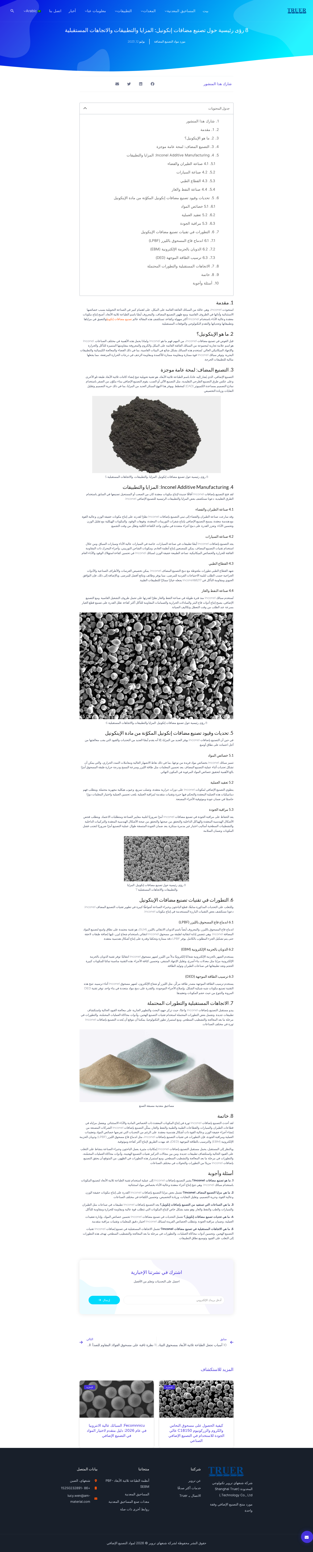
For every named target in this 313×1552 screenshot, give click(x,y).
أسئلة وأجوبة (202, 283)
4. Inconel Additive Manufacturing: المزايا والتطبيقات (170, 155)
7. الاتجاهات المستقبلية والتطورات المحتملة (180, 266)
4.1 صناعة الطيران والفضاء (188, 164)
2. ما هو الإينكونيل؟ (199, 138)
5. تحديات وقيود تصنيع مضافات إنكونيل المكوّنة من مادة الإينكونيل (164, 198)
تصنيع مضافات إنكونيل (119, 319)
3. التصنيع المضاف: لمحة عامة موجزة (185, 146)
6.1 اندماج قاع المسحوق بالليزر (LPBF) (179, 240)
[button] (12, 11)
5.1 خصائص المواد (194, 206)
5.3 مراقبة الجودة (193, 223)
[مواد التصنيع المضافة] (297, 10)
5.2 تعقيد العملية (194, 215)
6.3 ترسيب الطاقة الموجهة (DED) (182, 257)
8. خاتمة (207, 274)
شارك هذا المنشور (200, 121)
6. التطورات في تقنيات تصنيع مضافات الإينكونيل (177, 232)
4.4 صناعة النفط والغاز (189, 189)
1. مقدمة (207, 129)
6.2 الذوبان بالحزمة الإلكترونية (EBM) (179, 249)
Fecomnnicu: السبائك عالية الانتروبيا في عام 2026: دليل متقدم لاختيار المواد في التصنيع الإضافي (117, 1430)
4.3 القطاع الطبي (193, 181)
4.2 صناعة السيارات (191, 172)
